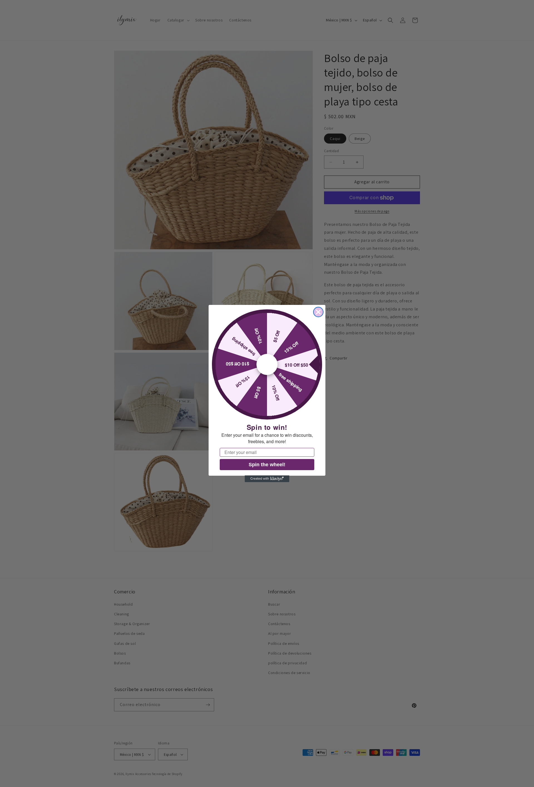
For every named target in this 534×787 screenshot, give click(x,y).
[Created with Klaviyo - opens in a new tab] (267, 478)
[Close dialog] (318, 312)
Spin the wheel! (267, 464)
